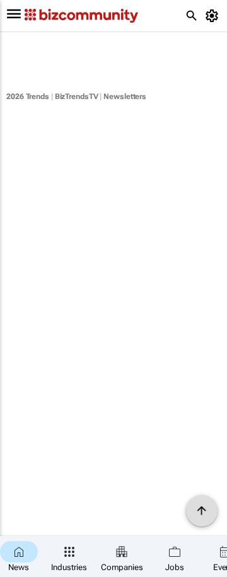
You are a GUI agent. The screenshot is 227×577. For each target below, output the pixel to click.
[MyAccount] (214, 15)
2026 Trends (27, 96)
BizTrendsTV (76, 96)
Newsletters (124, 96)
